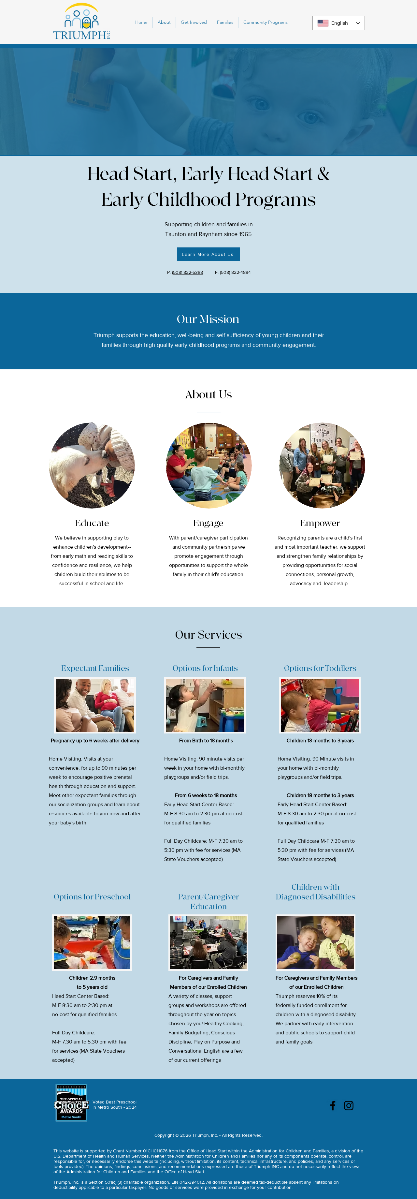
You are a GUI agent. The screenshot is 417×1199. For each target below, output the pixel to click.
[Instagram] (348, 1105)
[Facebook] (332, 1105)
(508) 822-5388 (187, 272)
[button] (164, 22)
